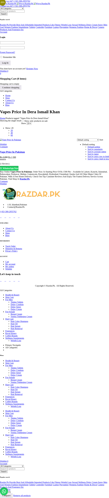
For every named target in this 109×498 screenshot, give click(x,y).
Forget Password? (7, 52)
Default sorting (94, 147)
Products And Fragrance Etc (12, 29)
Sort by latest (93, 154)
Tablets (32, 27)
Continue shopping (10, 87)
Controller (40, 27)
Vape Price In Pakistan (12, 152)
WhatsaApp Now (10, 168)
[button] (4, 491)
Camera (101, 27)
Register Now (32, 69)
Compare (6, 495)
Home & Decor (90, 27)
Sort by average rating (97, 152)
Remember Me (9, 57)
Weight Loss (66, 25)
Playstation (64, 27)
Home (2, 118)
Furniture (48, 27)
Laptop (56, 27)
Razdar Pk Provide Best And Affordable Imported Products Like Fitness (30, 25)
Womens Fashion (76, 27)
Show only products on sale (36, 121)
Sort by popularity (95, 149)
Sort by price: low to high (98, 156)
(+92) (2, 211)
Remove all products (22, 495)
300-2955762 (10, 211)
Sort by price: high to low (98, 159)
